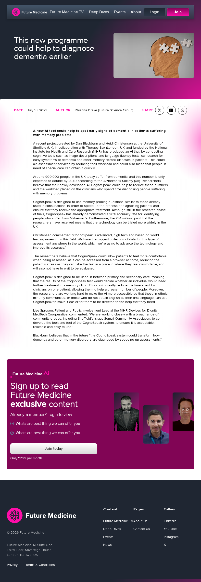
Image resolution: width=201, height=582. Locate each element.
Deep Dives (99, 12)
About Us (140, 521)
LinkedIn (170, 521)
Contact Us (141, 529)
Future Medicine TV (67, 12)
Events (120, 12)
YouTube (170, 529)
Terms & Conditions (40, 565)
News (107, 545)
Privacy (12, 565)
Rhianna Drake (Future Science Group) (104, 110)
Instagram (171, 537)
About (136, 12)
